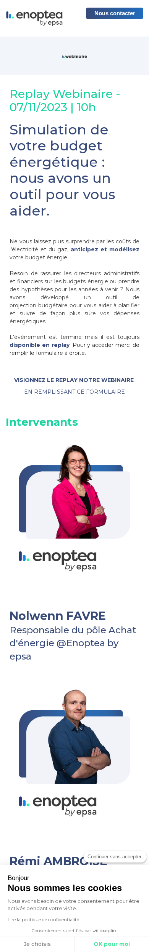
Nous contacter (114, 13)
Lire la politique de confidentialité (43, 919)
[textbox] (74, 622)
